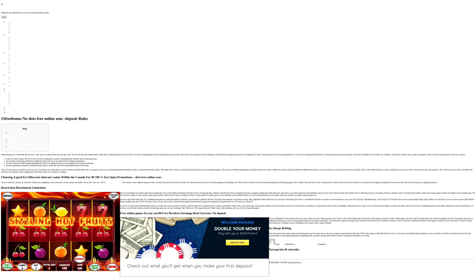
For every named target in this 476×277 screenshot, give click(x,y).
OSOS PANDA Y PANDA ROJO (24, 30)
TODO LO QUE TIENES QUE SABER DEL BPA (31, 104)
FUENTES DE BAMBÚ (21, 70)
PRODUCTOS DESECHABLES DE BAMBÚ (30, 102)
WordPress (306, 262)
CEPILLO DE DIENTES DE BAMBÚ (27, 46)
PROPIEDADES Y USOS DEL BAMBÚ (27, 33)
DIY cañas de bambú (14, 88)
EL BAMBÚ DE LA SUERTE (23, 68)
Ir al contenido (6, 2)
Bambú (9, 21)
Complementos (12, 75)
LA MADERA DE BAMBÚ (22, 28)
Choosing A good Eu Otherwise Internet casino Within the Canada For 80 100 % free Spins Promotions (26, 135)
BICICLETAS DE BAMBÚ (22, 82)
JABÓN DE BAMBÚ (20, 50)
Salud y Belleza (12, 35)
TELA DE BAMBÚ (19, 86)
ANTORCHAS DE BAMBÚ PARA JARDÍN (29, 66)
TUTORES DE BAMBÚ (21, 73)
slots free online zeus (114, 182)
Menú (4, 17)
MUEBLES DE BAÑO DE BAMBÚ (26, 61)
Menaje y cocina (12, 90)
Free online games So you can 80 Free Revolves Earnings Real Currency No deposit (27, 143)
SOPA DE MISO (18, 95)
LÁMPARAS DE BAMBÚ (22, 57)
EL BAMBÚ (16, 26)
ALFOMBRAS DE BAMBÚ (22, 55)
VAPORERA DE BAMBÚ (22, 99)
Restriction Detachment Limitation (21, 140)
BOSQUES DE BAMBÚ (21, 24)
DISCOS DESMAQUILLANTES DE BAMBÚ (30, 48)
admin (282, 244)
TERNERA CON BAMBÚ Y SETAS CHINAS (30, 93)
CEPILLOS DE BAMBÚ (21, 44)
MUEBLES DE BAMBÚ (21, 59)
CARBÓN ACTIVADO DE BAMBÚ (26, 41)
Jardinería (10, 64)
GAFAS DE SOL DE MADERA (24, 79)
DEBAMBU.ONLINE (10, 8)
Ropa (8, 84)
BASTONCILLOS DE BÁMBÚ (24, 39)
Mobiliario (10, 53)
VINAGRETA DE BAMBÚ (22, 97)
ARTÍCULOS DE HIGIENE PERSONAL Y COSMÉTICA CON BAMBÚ (41, 37)
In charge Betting (15, 146)
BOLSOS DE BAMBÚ (20, 77)
